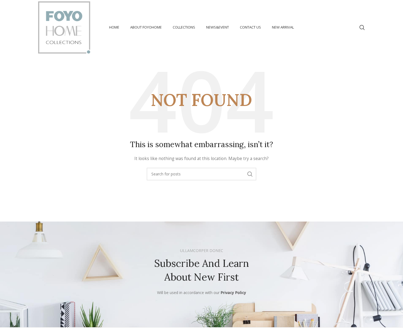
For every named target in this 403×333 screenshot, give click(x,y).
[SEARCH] (250, 174)
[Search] (362, 27)
